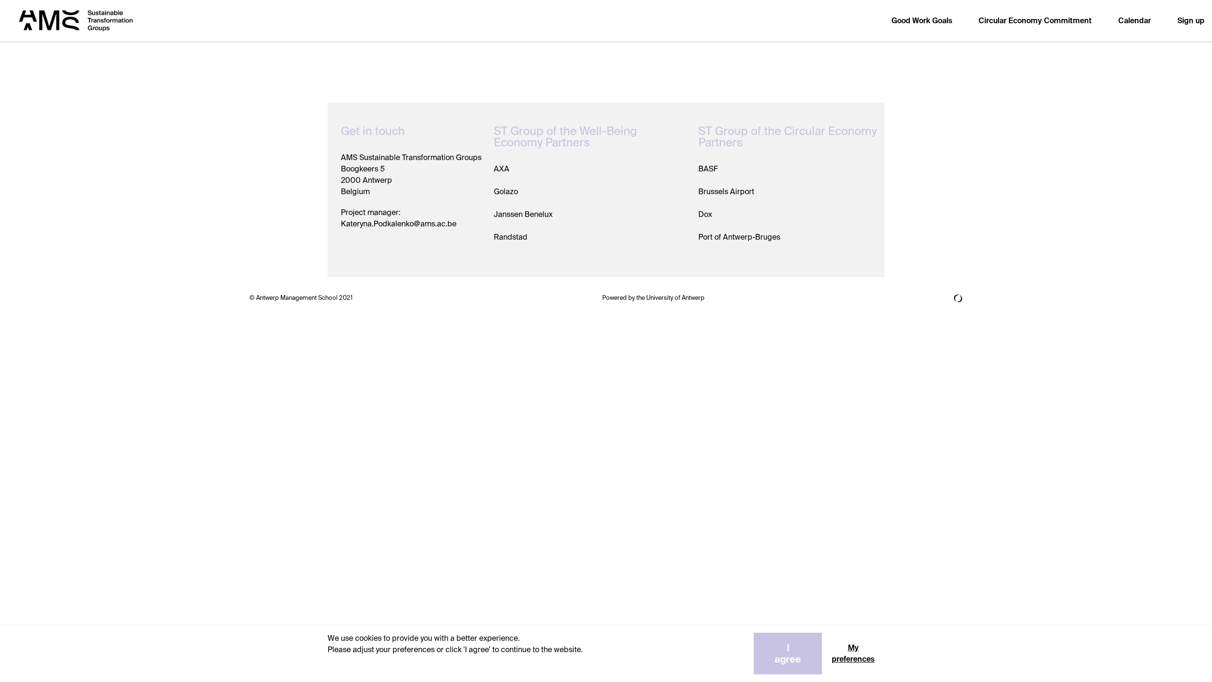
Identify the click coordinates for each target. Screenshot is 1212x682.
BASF (708, 169)
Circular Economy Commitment (1035, 21)
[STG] (76, 21)
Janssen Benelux (523, 214)
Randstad (510, 237)
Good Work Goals (921, 21)
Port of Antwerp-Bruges (739, 237)
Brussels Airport (726, 192)
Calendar (1134, 21)
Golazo (506, 192)
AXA (501, 169)
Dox (705, 214)
